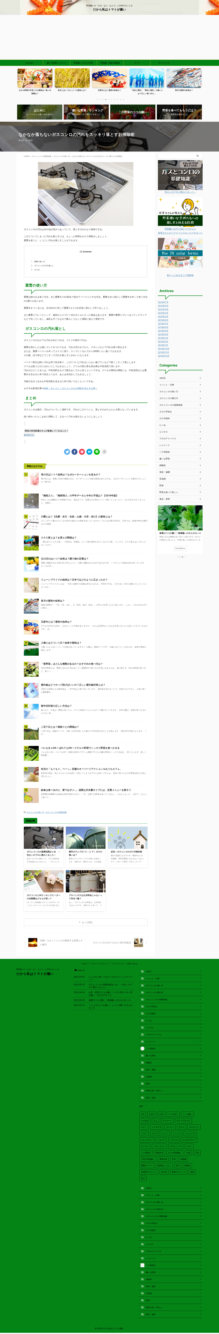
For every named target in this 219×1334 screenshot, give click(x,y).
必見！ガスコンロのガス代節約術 (126, 851)
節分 (178, 1165)
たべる (162, 425)
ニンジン (164, 1133)
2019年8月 (163, 320)
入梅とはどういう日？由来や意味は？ (61, 642)
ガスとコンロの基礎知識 (56, 812)
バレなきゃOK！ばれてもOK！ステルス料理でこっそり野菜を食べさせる (80, 747)
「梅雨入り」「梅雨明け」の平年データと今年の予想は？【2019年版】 (79, 495)
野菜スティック (178, 1172)
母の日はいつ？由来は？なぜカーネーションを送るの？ (71, 474)
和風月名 (159, 1152)
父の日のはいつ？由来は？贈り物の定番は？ (65, 558)
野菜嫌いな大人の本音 (83, 63)
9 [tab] (120, 99)
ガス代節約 (164, 418)
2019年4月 (163, 334)
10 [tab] (123, 99)
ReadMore (180, 548)
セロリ (181, 1127)
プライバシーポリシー (99, 963)
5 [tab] (108, 99)
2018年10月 (163, 356)
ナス (154, 1133)
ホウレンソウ (176, 1146)
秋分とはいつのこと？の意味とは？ (72, 90)
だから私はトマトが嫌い (109, 9)
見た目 (164, 1172)
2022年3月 (163, 313)
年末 (174, 1159)
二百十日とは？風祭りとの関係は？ (60, 726)
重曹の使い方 (39, 262)
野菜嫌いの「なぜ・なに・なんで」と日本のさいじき (37, 969)
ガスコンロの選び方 (168, 398)
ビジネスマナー (189, 1140)
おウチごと (29, 435)
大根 (188, 1152)
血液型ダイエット (149, 1172)
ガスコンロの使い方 (35, 812)
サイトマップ (164, 63)
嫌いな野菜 (164, 458)
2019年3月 (163, 338)
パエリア (161, 1140)
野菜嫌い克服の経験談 (110, 63)
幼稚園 (183, 1159)
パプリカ (174, 1140)
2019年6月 (163, 327)
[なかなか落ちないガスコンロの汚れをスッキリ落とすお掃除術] (89, 452)
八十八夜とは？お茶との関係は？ (59, 537)
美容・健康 (164, 472)
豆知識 (162, 478)
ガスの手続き (165, 411)
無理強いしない (164, 1165)
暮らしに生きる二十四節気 (180, 275)
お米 (161, 1114)
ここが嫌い (187, 1114)
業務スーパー (147, 1165)
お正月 (152, 1114)
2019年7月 (163, 323)
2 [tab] (99, 99)
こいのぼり (173, 1114)
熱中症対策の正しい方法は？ (56, 705)
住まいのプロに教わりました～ (180, 192)
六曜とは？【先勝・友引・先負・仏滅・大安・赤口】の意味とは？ (76, 516)
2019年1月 (163, 345)
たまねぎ (145, 1120)
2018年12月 (163, 348)
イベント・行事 (166, 384)
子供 (197, 1152)
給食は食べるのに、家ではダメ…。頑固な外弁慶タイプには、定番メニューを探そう (86, 789)
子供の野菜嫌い (148, 1159)
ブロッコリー (159, 1146)
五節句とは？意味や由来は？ (109, 90)
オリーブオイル (183, 1120)
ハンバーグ (190, 1133)
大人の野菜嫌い (175, 1152)
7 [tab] (114, 99)
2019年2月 (163, 341)
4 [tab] (105, 99)
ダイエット (194, 1127)
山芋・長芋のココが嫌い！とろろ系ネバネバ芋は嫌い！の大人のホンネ (110, 993)
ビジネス (163, 431)
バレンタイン (147, 1140)
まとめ (37, 270)
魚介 (143, 1178)
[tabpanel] (35, 82)
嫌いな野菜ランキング (56, 63)
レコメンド (164, 445)
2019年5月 (163, 330)
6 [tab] (111, 99)
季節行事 (163, 1159)
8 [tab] (117, 99)
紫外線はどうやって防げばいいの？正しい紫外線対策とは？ (73, 684)
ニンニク (177, 1133)
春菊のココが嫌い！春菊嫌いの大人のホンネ (180, 533)
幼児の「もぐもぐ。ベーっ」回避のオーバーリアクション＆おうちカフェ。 (81, 768)
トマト (144, 1133)
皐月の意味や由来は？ (184, 90)
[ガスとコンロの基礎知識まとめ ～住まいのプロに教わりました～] (180, 188)
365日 (162, 378)
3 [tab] (102, 99)
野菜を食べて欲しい (168, 492)
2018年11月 (163, 352)
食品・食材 (164, 499)
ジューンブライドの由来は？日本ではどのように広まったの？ (74, 579)
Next (198, 83)
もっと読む (87, 922)
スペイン (170, 1127)
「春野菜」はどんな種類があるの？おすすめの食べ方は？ (72, 663)
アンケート (167, 1120)
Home (84, 963)
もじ (155, 1120)
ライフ (137, 63)
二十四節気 (164, 452)
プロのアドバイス (167, 438)
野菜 (161, 485)
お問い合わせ (132, 963)
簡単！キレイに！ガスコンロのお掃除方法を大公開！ (70, 388)
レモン (189, 1146)
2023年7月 (163, 302)
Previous (20, 83)
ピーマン (145, 1146)
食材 (192, 1172)
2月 (142, 1114)
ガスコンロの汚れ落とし (44, 266)
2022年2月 (163, 316)
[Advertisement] (109, 37)
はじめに (30, 63)
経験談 (162, 465)
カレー (144, 1127)
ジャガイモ (156, 1127)
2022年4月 (163, 309)
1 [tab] (96, 99)
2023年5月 (163, 305)
